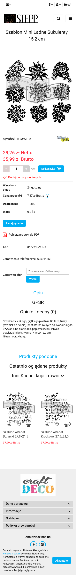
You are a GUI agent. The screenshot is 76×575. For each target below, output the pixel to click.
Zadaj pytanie (14, 223)
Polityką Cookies (11, 553)
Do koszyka (48, 168)
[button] (67, 5)
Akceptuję (61, 560)
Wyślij (33, 279)
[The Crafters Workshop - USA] (63, 138)
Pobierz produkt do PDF (24, 234)
